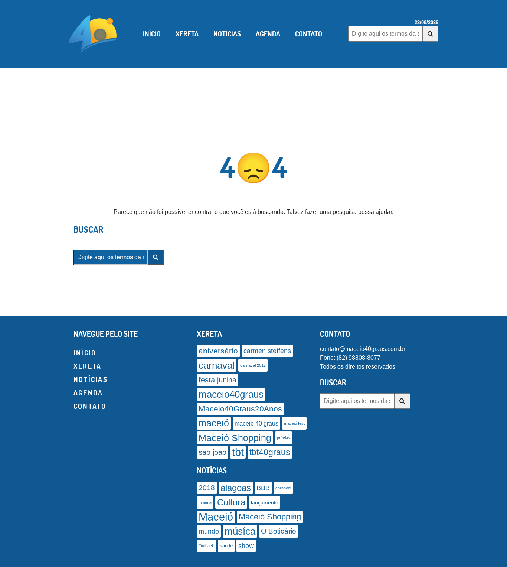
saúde (226, 545)
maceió (214, 423)
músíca (240, 531)
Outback (206, 546)
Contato (308, 33)
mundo (209, 531)
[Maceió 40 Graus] (93, 33)
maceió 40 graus (256, 423)
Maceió (216, 517)
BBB (263, 488)
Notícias (227, 33)
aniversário (218, 350)
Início (152, 33)
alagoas (235, 488)
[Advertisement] (253, 94)
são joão (212, 452)
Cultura (231, 502)
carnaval (217, 365)
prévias (283, 438)
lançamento (264, 502)
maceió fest (294, 423)
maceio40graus (231, 394)
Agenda (268, 33)
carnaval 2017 (253, 365)
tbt (238, 452)
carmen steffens (267, 351)
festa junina (217, 380)
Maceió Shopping (235, 438)
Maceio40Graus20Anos (240, 408)
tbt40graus (269, 452)
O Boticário (278, 531)
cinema (205, 502)
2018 (207, 488)
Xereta (187, 33)
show (246, 546)
